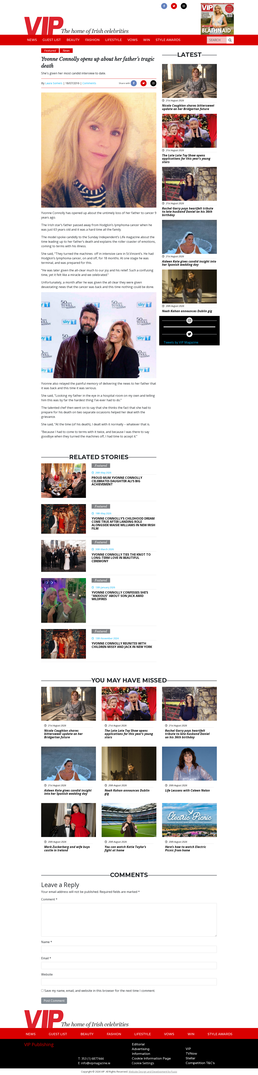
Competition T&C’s (200, 1063)
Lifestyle (113, 40)
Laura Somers (53, 83)
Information (141, 1054)
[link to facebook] (164, 6)
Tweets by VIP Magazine (181, 342)
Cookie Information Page (151, 1058)
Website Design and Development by (153, 1071)
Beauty (73, 40)
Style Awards (168, 40)
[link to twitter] (174, 6)
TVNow (191, 1053)
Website (47, 974)
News (32, 40)
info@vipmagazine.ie (95, 1063)
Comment (49, 899)
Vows (132, 40)
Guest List (51, 40)
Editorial (138, 1044)
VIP (188, 1049)
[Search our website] (230, 40)
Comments (89, 83)
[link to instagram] (184, 6)
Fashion (92, 40)
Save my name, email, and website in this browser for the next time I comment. (99, 991)
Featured (101, 465)
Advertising (140, 1049)
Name (46, 942)
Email (46, 958)
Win (146, 40)
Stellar (190, 1058)
